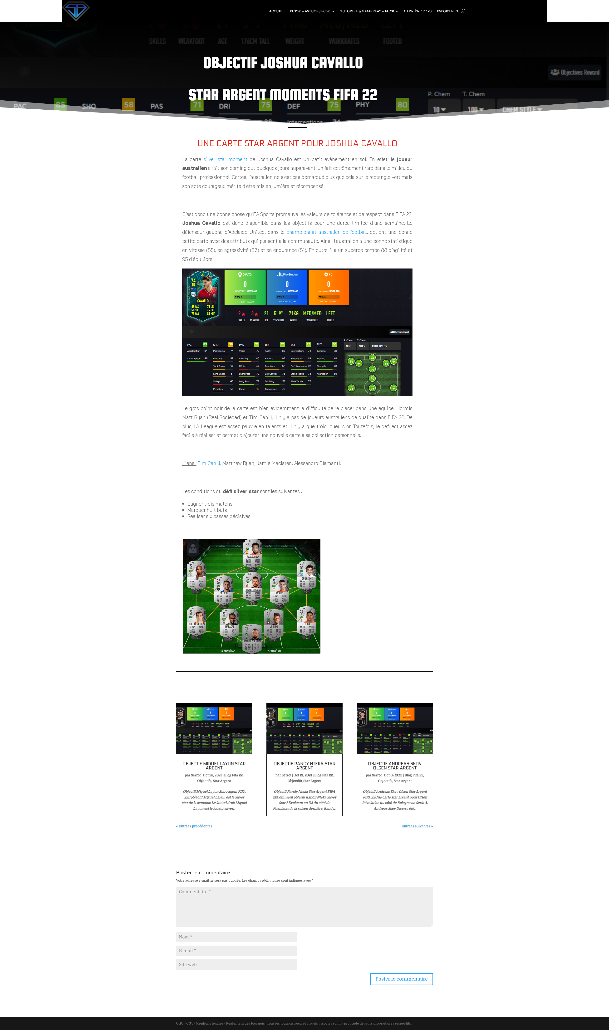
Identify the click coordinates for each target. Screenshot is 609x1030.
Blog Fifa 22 (233, 775)
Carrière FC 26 (418, 11)
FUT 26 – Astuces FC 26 (310, 11)
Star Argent (222, 781)
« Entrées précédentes (194, 826)
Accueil (277, 11)
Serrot (196, 775)
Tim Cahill (209, 463)
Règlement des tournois (245, 1023)
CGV (190, 1023)
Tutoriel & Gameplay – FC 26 (367, 11)
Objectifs (204, 781)
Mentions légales (209, 1023)
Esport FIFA (448, 11)
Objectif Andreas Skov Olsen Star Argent (395, 766)
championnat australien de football (327, 232)
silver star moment (225, 159)
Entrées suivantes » (417, 826)
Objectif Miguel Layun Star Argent (214, 766)
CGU (180, 1023)
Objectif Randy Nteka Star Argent (304, 766)
